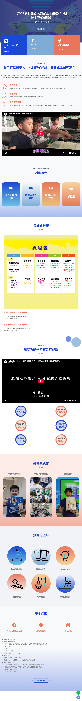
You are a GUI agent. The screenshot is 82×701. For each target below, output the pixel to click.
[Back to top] (78, 697)
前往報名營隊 (41, 29)
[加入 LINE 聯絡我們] (78, 693)
